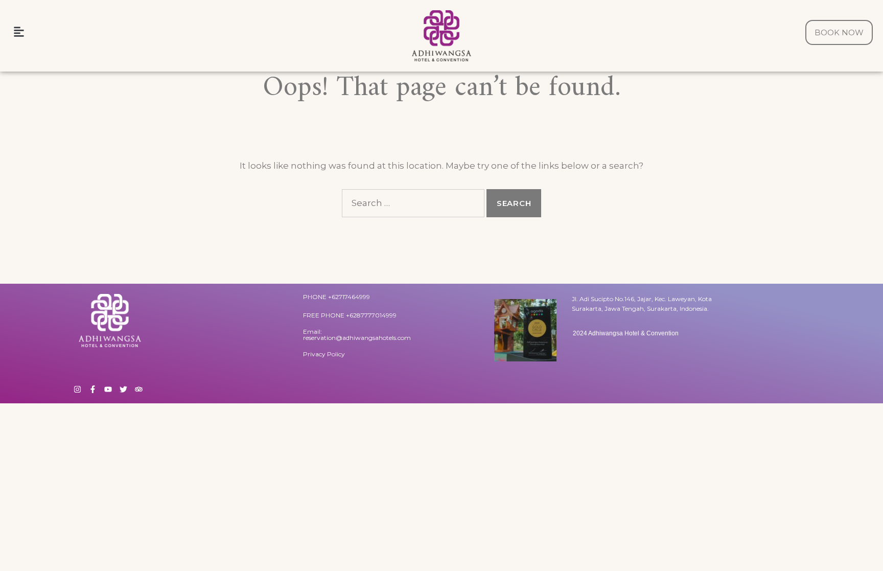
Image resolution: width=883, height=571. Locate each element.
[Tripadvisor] (139, 389)
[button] (18, 31)
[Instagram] (77, 389)
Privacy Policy (324, 354)
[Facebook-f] (93, 389)
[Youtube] (108, 389)
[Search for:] (413, 203)
